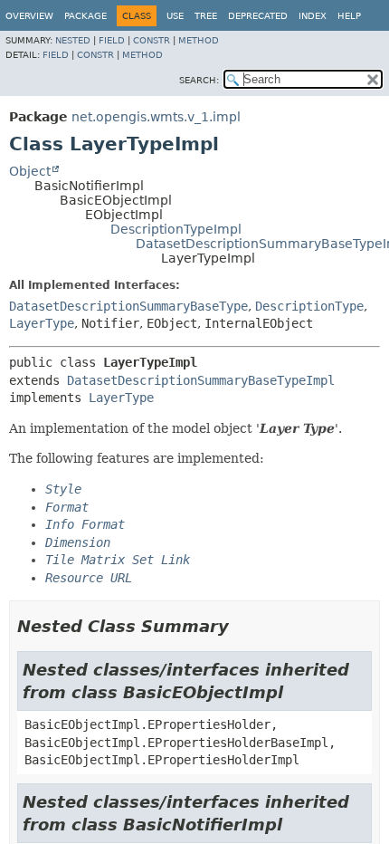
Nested (72, 40)
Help (349, 16)
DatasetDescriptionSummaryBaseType (128, 306)
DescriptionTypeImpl (176, 229)
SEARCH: (199, 80)
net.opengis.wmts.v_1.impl (156, 117)
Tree (205, 16)
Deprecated (258, 16)
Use (175, 16)
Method (198, 40)
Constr (151, 40)
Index (313, 16)
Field (112, 40)
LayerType (41, 323)
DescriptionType (309, 306)
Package (85, 16)
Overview (29, 16)
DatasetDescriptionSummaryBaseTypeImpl (201, 380)
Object (30, 171)
